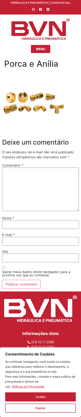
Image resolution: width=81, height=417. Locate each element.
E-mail (8, 234)
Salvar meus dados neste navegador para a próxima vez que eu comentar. (36, 273)
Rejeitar (41, 408)
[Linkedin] (48, 9)
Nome (8, 218)
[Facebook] (40, 9)
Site (5, 251)
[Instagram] (33, 9)
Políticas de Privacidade (28, 386)
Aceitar (40, 397)
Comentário (12, 165)
